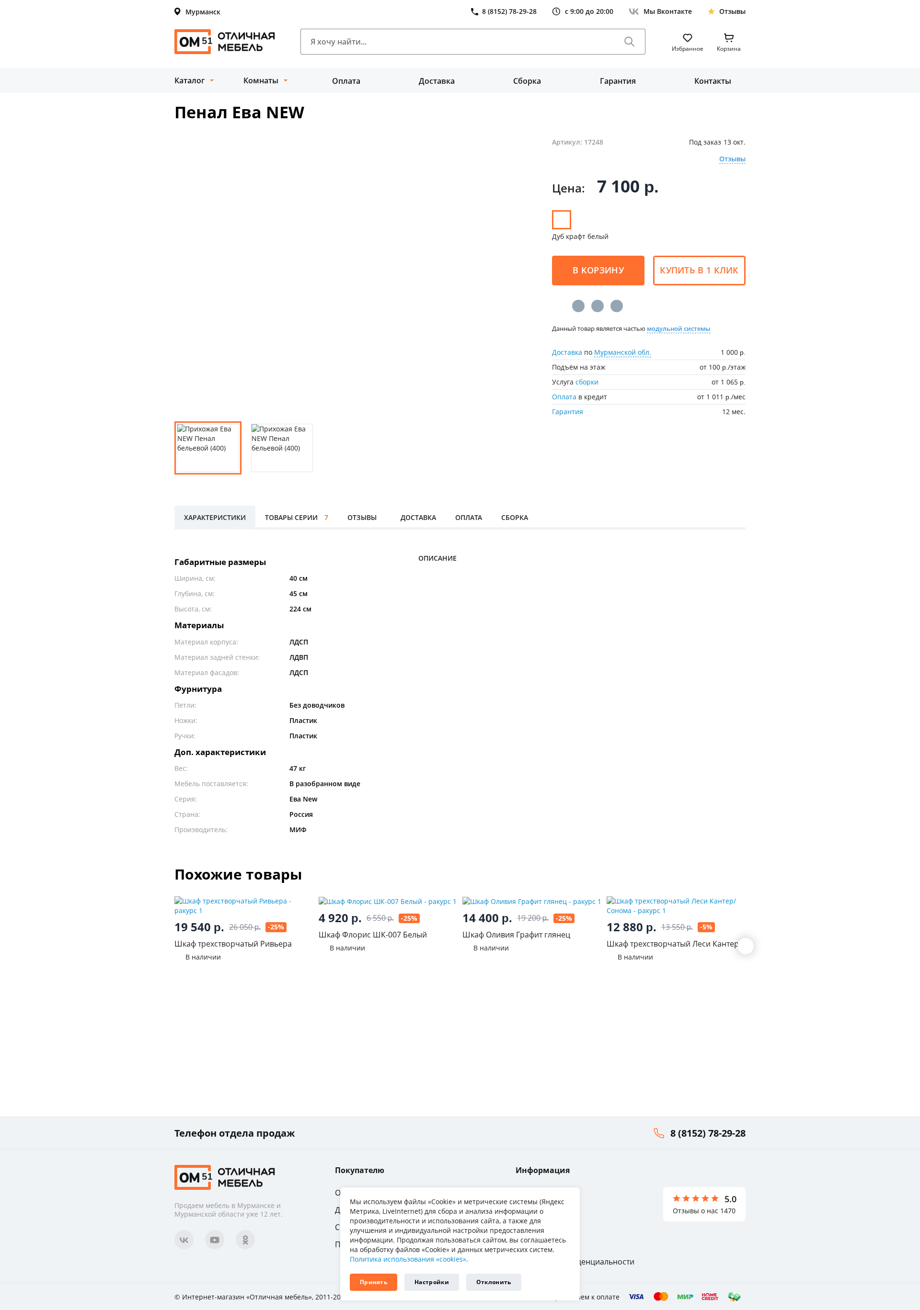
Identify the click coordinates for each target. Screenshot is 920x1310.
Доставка (437, 81)
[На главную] (224, 41)
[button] (745, 946)
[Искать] (629, 42)
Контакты (712, 81)
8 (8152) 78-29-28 (708, 1133)
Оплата (346, 81)
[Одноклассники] (597, 306)
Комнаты (260, 80)
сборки (586, 381)
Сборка (527, 81)
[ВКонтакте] (578, 306)
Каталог (189, 80)
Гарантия (618, 81)
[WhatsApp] (616, 306)
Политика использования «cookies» (408, 1259)
